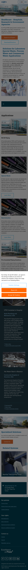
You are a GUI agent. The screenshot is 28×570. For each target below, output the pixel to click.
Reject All (14, 290)
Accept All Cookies (14, 295)
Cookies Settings (14, 285)
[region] (14, 285)
